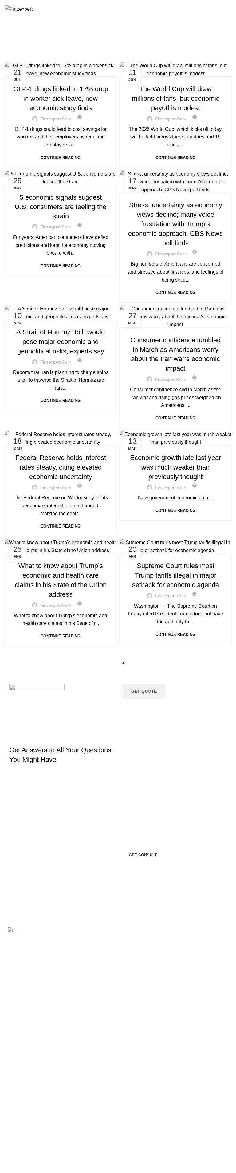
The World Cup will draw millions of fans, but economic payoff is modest (175, 98)
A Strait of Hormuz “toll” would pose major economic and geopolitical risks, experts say (60, 341)
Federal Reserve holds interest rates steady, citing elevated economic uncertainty (60, 467)
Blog (60, 76)
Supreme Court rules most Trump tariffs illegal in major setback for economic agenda (175, 575)
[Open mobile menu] (228, 9)
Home (90, 42)
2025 (40, 1159)
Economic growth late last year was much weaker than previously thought (175, 467)
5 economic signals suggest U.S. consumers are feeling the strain (60, 206)
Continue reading (61, 158)
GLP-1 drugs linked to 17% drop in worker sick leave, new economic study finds (60, 98)
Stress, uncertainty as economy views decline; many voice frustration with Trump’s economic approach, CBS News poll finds (175, 224)
